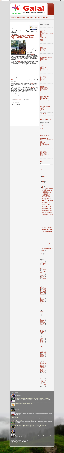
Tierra (41, 382)
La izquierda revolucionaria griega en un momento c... (47, 229)
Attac (41, 31)
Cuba (41, 288)
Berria (41, 35)
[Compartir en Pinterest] (28, 99)
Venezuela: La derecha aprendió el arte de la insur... (47, 243)
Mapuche (44, 335)
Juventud (41, 325)
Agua (43, 261)
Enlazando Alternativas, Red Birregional (46, 57)
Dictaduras (41, 298)
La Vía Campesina (43, 146)
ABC (12, 79)
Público (41, 99)
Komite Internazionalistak (44, 71)
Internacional (42, 322)
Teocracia (41, 379)
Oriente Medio (43, 352)
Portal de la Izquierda (43, 152)
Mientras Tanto (42, 78)
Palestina (42, 355)
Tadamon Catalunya (43, 109)
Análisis (42, 268)
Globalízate (42, 66)
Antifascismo (42, 273)
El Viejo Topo (42, 56)
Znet (41, 161)
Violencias (42, 388)
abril (43, 186)
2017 (42, 171)
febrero (43, 250)
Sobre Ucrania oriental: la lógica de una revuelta (22, 412)
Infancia (41, 321)
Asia (41, 274)
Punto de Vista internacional (44, 154)
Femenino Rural (42, 61)
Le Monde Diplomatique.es (44, 75)
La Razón (32, 87)
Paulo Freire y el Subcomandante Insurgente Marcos (47, 222)
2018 (42, 170)
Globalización (42, 65)
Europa (44, 309)
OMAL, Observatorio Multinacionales (45, 85)
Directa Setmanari (43, 48)
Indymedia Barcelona (43, 67)
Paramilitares (42, 356)
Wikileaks (41, 160)
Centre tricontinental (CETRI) (44, 126)
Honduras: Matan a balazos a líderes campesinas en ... (46, 193)
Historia (41, 317)
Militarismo (42, 343)
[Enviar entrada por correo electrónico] (23, 99)
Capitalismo (44, 278)
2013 (42, 253)
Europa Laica (42, 60)
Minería (41, 344)
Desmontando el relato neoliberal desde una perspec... (47, 231)
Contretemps (42, 129)
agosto (43, 181)
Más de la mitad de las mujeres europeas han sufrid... (46, 241)
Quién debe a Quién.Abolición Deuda (45, 100)
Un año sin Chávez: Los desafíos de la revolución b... (47, 237)
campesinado (42, 277)
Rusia (43, 372)
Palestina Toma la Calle (43, 87)
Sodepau (41, 108)
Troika (45, 385)
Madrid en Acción (43, 77)
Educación (41, 302)
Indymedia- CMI (42, 142)
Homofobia (41, 318)
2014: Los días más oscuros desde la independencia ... (47, 233)
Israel (43, 323)
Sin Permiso (42, 107)
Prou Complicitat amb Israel (44, 98)
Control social (43, 286)
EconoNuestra (42, 51)
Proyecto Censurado (43, 153)
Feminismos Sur (13, 17)
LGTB (44, 329)
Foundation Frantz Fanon (44, 138)
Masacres (44, 336)
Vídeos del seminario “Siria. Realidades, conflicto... (46, 203)
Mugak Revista (42, 79)
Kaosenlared (42, 70)
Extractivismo (42, 313)
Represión (42, 367)
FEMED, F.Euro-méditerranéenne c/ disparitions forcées (45, 135)
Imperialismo (42, 319)
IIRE (41, 141)
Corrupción (42, 287)
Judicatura (42, 324)
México (41, 341)
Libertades (41, 330)
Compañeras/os (43, 283)
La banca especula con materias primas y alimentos (47, 210)
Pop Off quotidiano (43, 151)
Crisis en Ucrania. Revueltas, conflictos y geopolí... (46, 195)
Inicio (26, 127)
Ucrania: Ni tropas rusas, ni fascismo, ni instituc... (46, 235)
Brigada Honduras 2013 (46, 17)
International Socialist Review (44, 144)
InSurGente (42, 68)
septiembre (44, 180)
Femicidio (44, 314)
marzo (43, 187)
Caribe (43, 279)
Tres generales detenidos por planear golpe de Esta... (46, 199)
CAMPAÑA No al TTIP (43, 37)
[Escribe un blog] (25, 99)
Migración (41, 342)
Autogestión (41, 275)
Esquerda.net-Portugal (43, 59)
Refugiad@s (42, 365)
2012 (42, 254)
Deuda (41, 297)
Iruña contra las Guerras (44, 69)
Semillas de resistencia (15, 417)
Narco (45, 350)
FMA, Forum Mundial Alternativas (45, 137)
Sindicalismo (42, 374)
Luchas (42, 332)
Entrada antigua (35, 127)
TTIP (43, 386)
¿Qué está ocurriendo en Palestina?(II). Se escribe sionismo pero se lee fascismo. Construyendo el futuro (30, 425)
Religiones (42, 366)
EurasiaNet (42, 134)
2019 (42, 169)
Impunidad (42, 320)
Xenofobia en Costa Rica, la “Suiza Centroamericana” (23, 434)
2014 (42, 175)
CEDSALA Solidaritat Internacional (45, 41)
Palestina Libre (42, 86)
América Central (43, 262)
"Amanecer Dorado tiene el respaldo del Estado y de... (47, 201)
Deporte (44, 291)
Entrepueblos (42, 58)
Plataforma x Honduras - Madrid (45, 95)
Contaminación (42, 285)
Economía (42, 301)
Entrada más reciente (15, 127)
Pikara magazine (42, 90)
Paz (40, 357)
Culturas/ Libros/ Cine (38, 17)
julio (43, 182)
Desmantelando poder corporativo (45, 46)
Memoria (41, 339)
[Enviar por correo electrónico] (24, 99)
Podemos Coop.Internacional (44, 96)
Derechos (42, 294)
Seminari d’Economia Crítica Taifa (45, 105)
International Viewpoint (43, 145)
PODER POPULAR (43, 97)
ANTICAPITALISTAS (43, 30)
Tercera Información (43, 110)
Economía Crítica (43, 50)
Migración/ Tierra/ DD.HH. (21, 17)
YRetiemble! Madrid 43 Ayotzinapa (45, 118)
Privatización (44, 360)
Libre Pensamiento (43, 76)
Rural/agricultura (42, 371)
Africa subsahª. (43, 260)
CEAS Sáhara (42, 40)
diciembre (43, 176)
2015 (42, 174)
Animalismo (44, 269)
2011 (42, 255)
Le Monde (32, 54)
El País (23, 74)
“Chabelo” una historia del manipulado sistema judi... (46, 239)
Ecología (41, 300)
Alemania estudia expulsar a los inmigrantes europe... (46, 197)
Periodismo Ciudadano (43, 89)
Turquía (41, 387)
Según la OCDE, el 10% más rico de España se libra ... (47, 214)
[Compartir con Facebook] (27, 99)
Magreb (44, 333)
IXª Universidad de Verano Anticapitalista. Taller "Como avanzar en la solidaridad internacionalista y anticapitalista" (32, 398)
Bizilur (41, 36)
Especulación (42, 306)
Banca (45, 275)
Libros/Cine (42, 331)
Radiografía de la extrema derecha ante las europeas (47, 204)
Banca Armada (42, 32)
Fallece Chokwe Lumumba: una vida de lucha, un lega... (47, 248)
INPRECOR (42, 143)
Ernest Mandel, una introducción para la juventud (47, 212)
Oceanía (43, 351)
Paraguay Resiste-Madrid (44, 88)
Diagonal (41, 47)
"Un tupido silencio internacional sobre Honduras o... (46, 227)
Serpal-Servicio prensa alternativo (45, 106)
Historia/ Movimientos (30, 17)
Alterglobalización (43, 29)
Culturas (44, 288)
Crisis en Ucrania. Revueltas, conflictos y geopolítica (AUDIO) (24, 403)
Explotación (42, 311)
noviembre (44, 177)
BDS (43, 276)
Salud (41, 373)
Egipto (41, 303)
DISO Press (42, 49)
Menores (41, 340)
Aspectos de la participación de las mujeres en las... (47, 191)
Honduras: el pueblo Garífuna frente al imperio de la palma (23, 420)
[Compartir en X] (26, 99)
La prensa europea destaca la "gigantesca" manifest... (46, 206)
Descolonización (42, 295)
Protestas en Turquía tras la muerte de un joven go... (47, 220)
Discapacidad (42, 299)
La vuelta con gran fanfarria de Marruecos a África (46, 208)
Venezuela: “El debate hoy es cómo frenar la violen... (47, 216)
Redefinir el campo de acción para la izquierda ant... (47, 218)
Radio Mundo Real (43, 155)
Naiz (41, 80)
